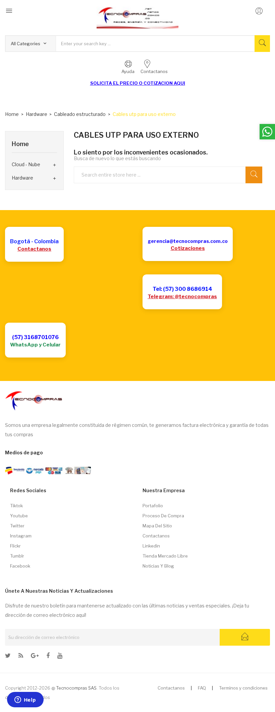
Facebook (20, 566)
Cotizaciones (188, 248)
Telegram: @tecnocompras (182, 297)
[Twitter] (8, 657)
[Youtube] (59, 657)
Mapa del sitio (157, 525)
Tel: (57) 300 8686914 (182, 289)
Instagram (21, 535)
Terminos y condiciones (243, 688)
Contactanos (34, 249)
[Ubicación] (35, 657)
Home (20, 143)
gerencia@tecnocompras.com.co (188, 241)
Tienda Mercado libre (165, 556)
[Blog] (20, 657)
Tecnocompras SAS (76, 688)
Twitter (17, 525)
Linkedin (151, 545)
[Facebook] (48, 657)
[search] (253, 175)
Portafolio (153, 505)
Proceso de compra (163, 515)
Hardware (22, 178)
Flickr (15, 545)
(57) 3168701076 (35, 337)
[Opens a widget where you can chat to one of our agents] (25, 700)
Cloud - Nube (26, 164)
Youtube (19, 515)
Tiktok (16, 505)
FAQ (202, 688)
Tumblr (17, 556)
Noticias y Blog (158, 566)
